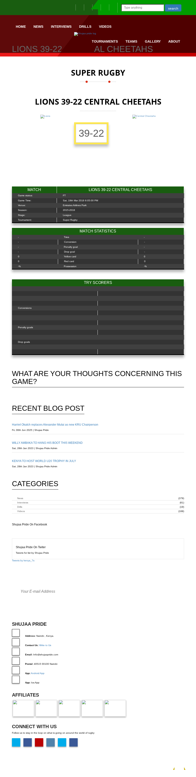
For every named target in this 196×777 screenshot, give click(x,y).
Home (21, 26)
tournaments (105, 41)
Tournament (145, 59)
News (38, 26)
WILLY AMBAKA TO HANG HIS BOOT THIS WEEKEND (47, 443)
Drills (85, 26)
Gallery (153, 41)
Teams (131, 41)
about (174, 41)
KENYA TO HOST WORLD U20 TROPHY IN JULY (44, 461)
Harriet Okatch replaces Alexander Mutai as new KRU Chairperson (55, 424)
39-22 (91, 133)
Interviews (61, 26)
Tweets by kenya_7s (23, 560)
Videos (105, 26)
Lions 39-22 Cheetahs (171, 59)
